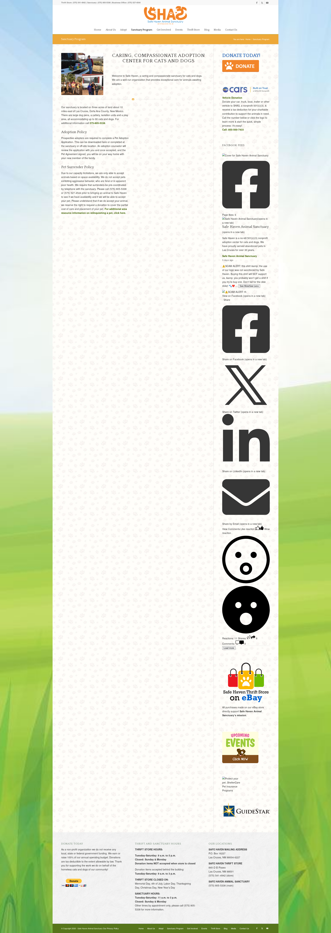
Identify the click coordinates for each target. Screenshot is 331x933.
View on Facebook (243, 295)
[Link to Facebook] (256, 2)
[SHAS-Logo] (165, 15)
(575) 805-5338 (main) (221, 885)
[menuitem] (97, 30)
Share (227, 299)
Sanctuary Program (73, 39)
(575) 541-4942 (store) (221, 875)
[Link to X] (261, 2)
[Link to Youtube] (267, 2)
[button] (246, 586)
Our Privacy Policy (111, 928)
